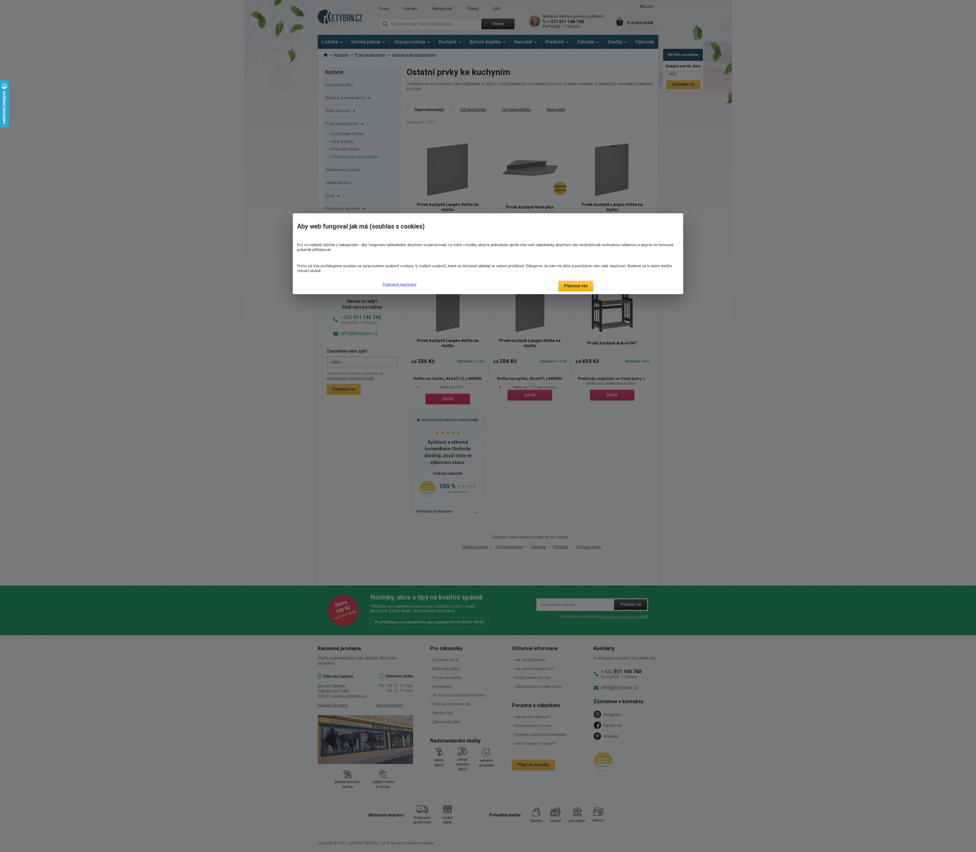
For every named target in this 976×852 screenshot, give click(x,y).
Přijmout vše (576, 285)
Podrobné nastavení (399, 284)
